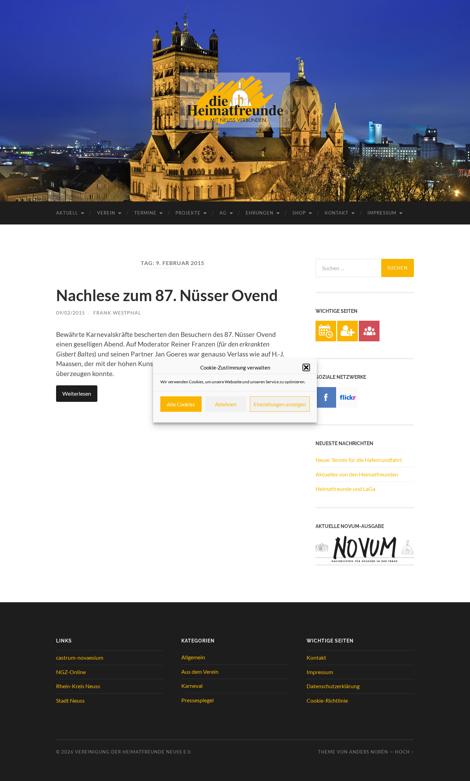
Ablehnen (225, 404)
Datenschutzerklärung (333, 686)
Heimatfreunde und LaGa (345, 488)
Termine (145, 213)
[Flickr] (347, 405)
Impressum (381, 213)
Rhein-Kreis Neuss (78, 686)
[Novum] (365, 563)
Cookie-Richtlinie (327, 700)
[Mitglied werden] (347, 339)
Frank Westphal (117, 313)
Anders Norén (368, 752)
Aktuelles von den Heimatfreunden (357, 474)
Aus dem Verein (199, 671)
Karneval (192, 685)
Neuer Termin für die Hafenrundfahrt (359, 459)
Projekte (188, 213)
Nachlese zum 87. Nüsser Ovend (167, 295)
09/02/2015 (70, 313)
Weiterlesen (76, 393)
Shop (299, 213)
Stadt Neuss (70, 700)
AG (223, 213)
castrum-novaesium (79, 657)
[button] (306, 367)
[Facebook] (326, 405)
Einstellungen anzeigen (280, 404)
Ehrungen (260, 213)
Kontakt (337, 213)
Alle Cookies (181, 404)
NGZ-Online (71, 672)
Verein (106, 213)
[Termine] (326, 339)
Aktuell (67, 213)
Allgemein (193, 657)
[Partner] (369, 339)
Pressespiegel (197, 700)
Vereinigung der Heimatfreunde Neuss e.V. (133, 752)
